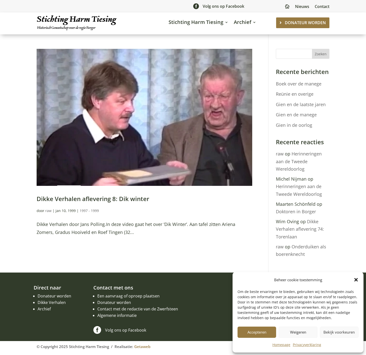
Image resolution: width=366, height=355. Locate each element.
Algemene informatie (117, 315)
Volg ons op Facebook (223, 6)
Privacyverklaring (307, 344)
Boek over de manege (298, 84)
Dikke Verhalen (52, 302)
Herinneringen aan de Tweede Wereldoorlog (299, 161)
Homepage (281, 344)
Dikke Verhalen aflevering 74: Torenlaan (300, 229)
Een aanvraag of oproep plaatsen (128, 296)
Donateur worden (54, 296)
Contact (322, 7)
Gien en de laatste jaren (301, 104)
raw (48, 210)
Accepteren (256, 332)
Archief (242, 22)
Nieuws (302, 7)
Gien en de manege (296, 115)
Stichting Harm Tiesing (196, 22)
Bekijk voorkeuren (339, 332)
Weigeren (298, 332)
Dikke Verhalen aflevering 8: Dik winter (93, 199)
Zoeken (321, 54)
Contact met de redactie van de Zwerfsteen (137, 309)
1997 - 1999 (89, 210)
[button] (356, 279)
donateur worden (305, 22)
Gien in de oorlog (294, 125)
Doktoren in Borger (296, 211)
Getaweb (142, 346)
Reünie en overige (294, 94)
